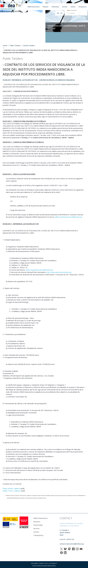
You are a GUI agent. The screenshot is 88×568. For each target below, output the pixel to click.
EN (58, 13)
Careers (73, 7)
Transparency (82, 7)
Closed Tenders (29, 45)
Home (5, 45)
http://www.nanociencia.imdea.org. (59, 272)
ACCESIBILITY (53, 563)
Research (45, 7)
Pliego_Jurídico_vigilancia (11, 488)
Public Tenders (15, 45)
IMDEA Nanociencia (33, 7)
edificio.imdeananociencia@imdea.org (68, 217)
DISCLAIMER (34, 563)
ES (61, 13)
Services (64, 7)
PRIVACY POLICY (44, 563)
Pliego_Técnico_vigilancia (12, 491)
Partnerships (55, 7)
